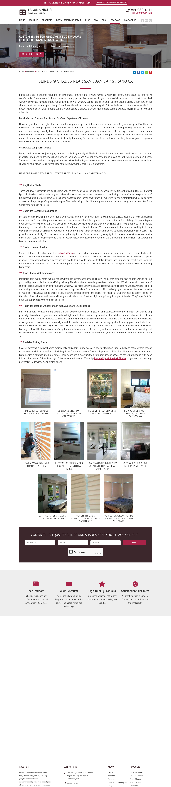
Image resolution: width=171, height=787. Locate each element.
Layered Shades (136, 772)
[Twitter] (142, 72)
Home (22, 20)
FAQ (96, 20)
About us (33, 20)
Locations (115, 20)
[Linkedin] (134, 72)
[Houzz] (146, 72)
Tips (104, 20)
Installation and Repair (68, 20)
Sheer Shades (135, 779)
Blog (87, 20)
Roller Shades (135, 783)
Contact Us (130, 20)
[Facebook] (142, 20)
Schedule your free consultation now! (111, 3)
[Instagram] (150, 20)
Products (47, 20)
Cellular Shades (136, 776)
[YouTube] (146, 20)
